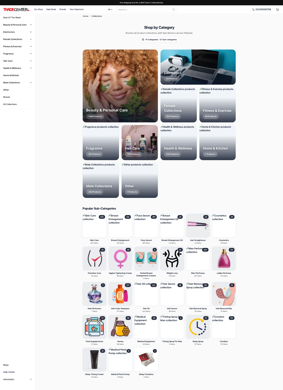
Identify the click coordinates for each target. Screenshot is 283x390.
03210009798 (263, 9)
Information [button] (8, 379)
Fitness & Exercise (12, 46)
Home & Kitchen (11, 75)
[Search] (174, 9)
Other (6, 89)
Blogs (6, 365)
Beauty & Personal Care (15, 24)
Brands (63, 9)
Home (85, 16)
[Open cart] (277, 9)
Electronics (9, 32)
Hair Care (8, 61)
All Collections (10, 104)
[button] (17, 24)
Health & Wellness (12, 68)
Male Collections (11, 82)
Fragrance (8, 53)
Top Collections (77, 9)
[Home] (16, 9)
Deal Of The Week (12, 17)
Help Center (9, 372)
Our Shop (38, 9)
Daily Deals (51, 9)
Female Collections (12, 39)
